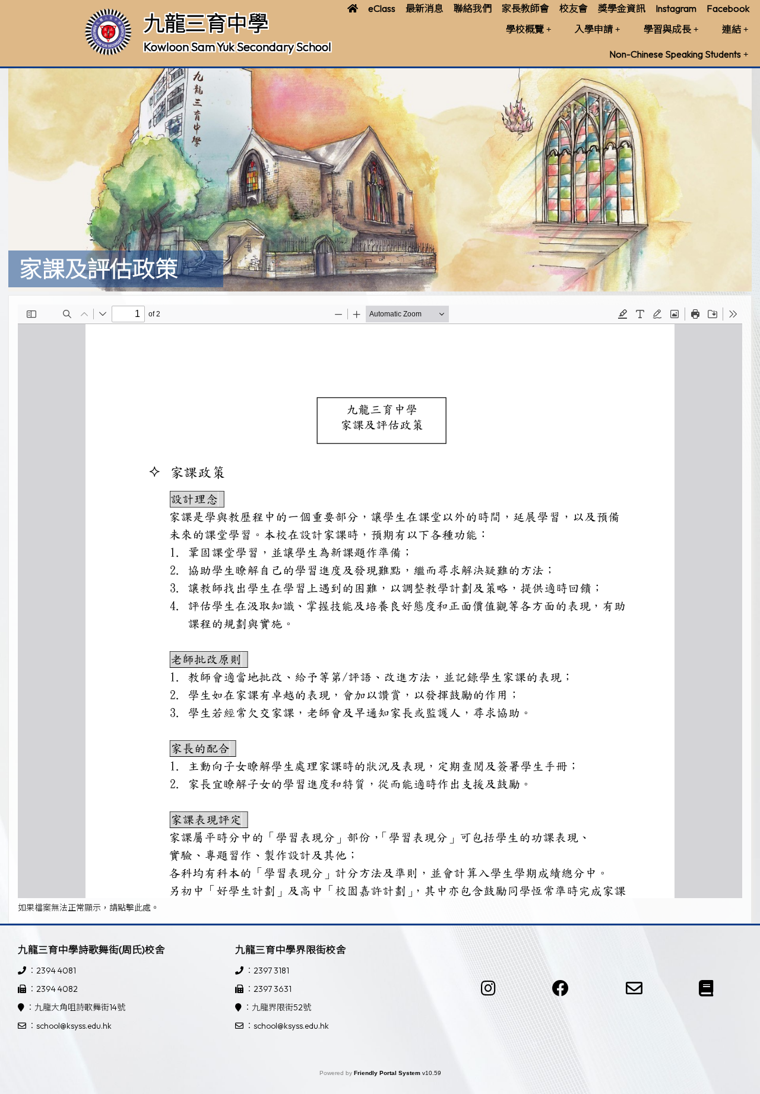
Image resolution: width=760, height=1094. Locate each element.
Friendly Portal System (388, 1073)
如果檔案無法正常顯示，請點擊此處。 (88, 907)
